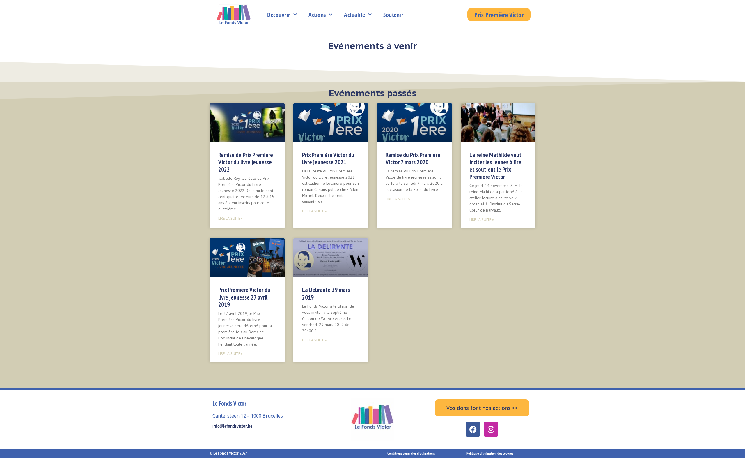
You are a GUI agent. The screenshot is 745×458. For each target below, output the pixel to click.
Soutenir (393, 15)
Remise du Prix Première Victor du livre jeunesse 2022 (245, 162)
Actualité (354, 15)
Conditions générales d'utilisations (411, 453)
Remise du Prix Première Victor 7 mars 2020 (413, 158)
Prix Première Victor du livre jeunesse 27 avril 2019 (244, 297)
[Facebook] (473, 429)
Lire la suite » (230, 218)
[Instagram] (491, 429)
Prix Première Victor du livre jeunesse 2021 (328, 158)
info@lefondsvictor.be (232, 426)
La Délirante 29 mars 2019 (326, 293)
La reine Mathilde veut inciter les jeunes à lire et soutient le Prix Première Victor (495, 166)
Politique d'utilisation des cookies (489, 453)
